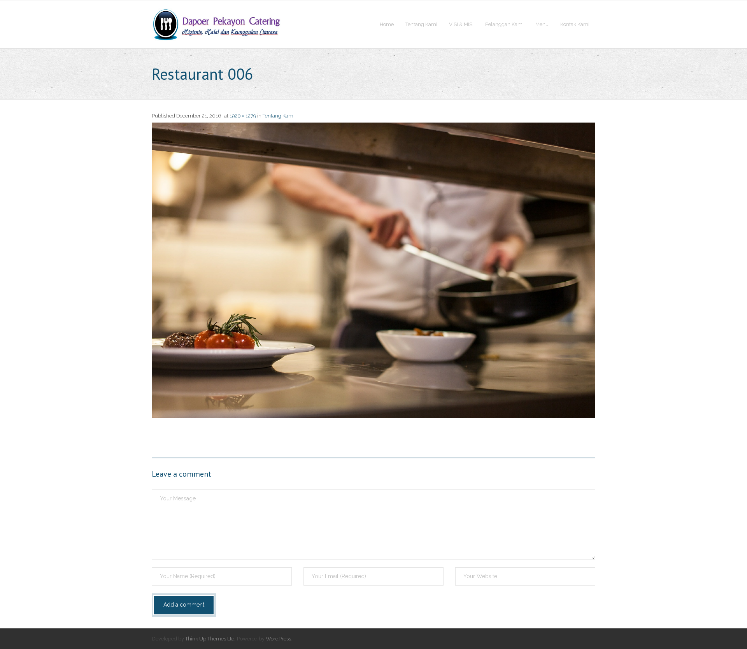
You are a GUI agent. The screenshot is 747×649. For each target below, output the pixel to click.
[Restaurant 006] (373, 270)
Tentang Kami (279, 116)
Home (387, 24)
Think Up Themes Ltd (210, 639)
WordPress (278, 639)
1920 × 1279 (243, 116)
